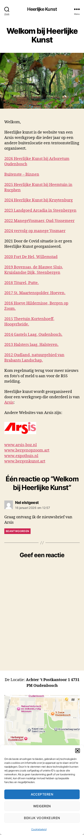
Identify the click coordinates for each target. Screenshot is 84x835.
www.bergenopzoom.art (26, 450)
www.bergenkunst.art (24, 461)
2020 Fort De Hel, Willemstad (31, 256)
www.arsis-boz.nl (20, 445)
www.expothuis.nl (21, 455)
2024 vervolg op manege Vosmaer (34, 230)
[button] (77, 750)
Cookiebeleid (39, 829)
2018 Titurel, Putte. (21, 282)
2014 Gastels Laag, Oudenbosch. (33, 334)
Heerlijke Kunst (42, 9)
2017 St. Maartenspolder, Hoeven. (34, 293)
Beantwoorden (17, 531)
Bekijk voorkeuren (42, 818)
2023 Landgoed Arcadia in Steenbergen (40, 210)
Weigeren (42, 806)
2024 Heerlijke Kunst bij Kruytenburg (38, 200)
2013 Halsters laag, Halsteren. (31, 344)
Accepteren (42, 794)
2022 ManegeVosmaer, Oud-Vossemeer (39, 220)
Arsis (9, 402)
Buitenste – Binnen (21, 174)
